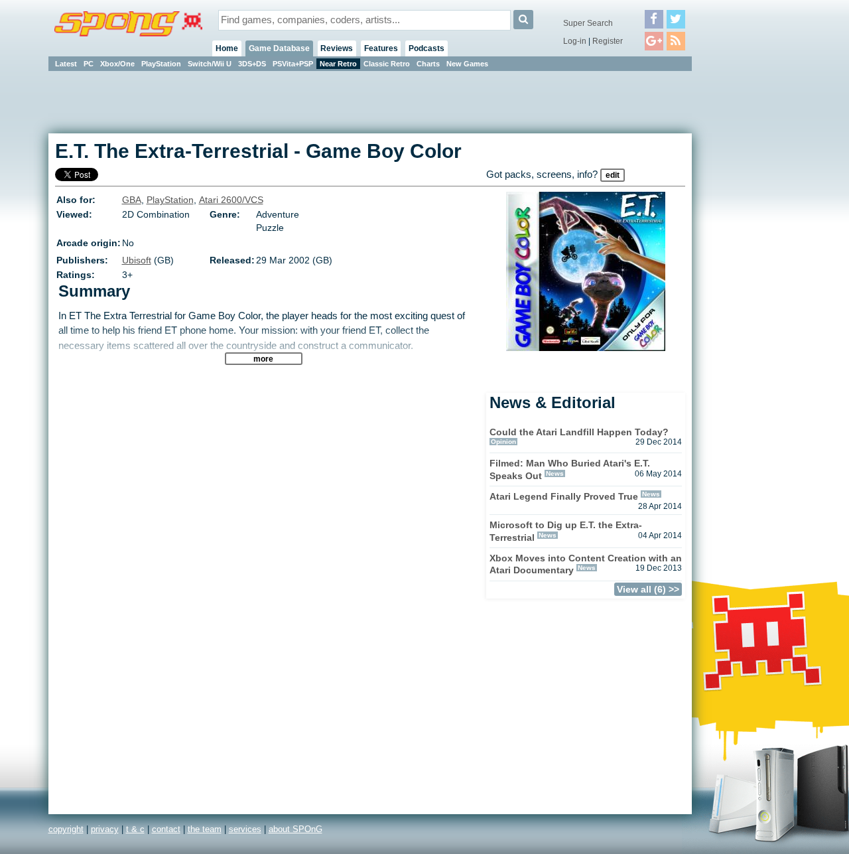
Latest (66, 64)
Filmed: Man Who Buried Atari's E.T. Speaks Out (570, 469)
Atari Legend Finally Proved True (564, 496)
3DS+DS (252, 64)
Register (607, 41)
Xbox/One (117, 64)
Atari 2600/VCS (231, 199)
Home (227, 48)
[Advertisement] (751, 272)
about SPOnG (295, 829)
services (245, 829)
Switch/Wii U (209, 64)
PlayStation (161, 64)
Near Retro (338, 64)
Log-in (574, 41)
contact (166, 829)
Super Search (588, 23)
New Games (467, 64)
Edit (613, 175)
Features (381, 48)
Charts (428, 64)
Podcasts (426, 48)
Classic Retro (386, 64)
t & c (135, 829)
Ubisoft (136, 260)
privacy (105, 829)
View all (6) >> (648, 589)
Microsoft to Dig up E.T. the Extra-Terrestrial (566, 531)
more (263, 358)
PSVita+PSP (293, 64)
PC (89, 64)
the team (205, 829)
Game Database (279, 48)
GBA (131, 199)
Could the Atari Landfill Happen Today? (579, 432)
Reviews (336, 48)
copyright (66, 829)
